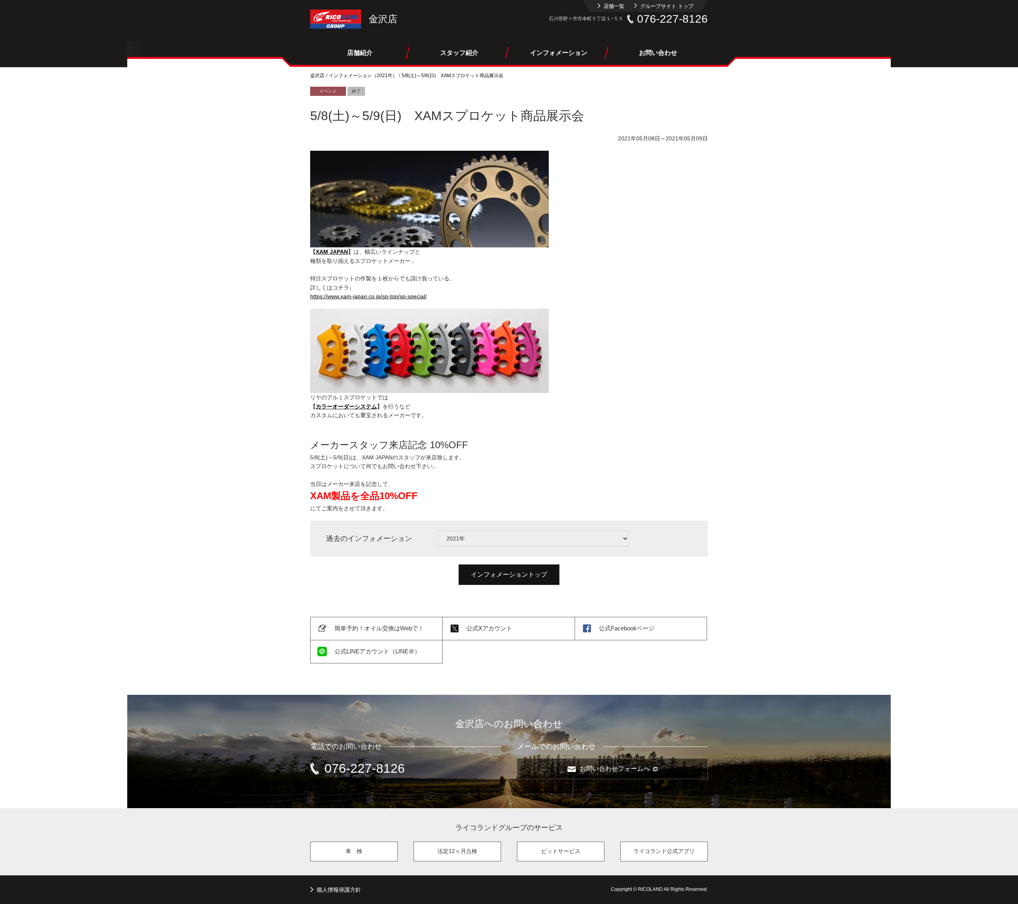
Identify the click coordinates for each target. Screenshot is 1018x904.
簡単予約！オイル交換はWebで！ (379, 628)
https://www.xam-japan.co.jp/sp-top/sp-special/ (368, 296)
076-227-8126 (672, 19)
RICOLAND (335, 19)
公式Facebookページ (627, 628)
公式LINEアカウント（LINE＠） (377, 651)
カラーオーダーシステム (346, 406)
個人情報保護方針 (339, 890)
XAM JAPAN (332, 252)
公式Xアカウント (489, 628)
